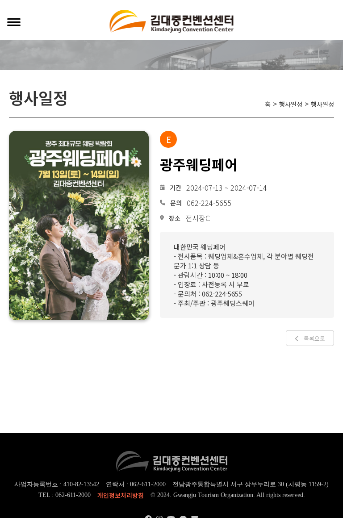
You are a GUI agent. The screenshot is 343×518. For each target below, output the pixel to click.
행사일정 (290, 104)
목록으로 (314, 338)
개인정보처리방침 (120, 495)
